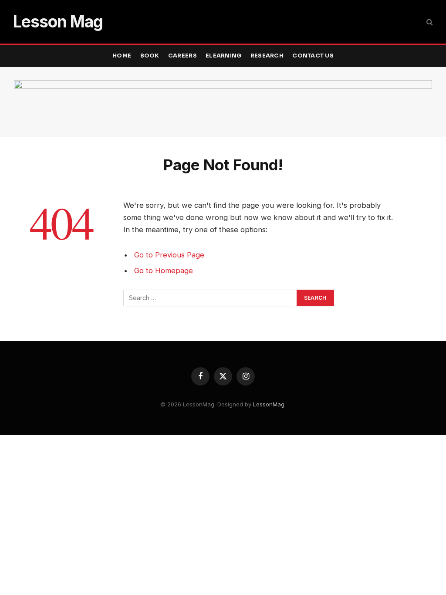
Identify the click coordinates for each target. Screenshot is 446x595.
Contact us (313, 55)
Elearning (223, 55)
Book (149, 55)
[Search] (429, 22)
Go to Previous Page (169, 254)
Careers (182, 55)
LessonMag (268, 404)
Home (121, 55)
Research (267, 55)
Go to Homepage (163, 270)
